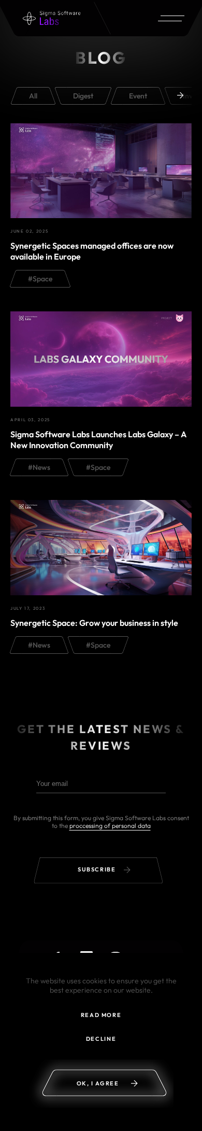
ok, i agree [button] (98, 1083)
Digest (83, 96)
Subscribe (98, 869)
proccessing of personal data (110, 825)
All (33, 96)
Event (138, 96)
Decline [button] (101, 1038)
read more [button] (101, 1015)
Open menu (169, 18)
